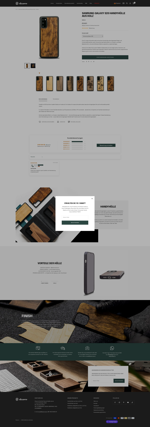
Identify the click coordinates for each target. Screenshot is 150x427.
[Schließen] (92, 198)
